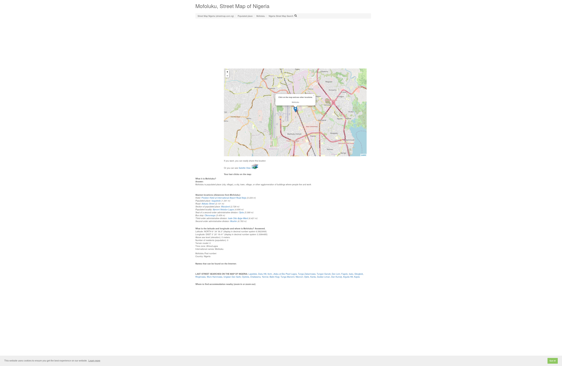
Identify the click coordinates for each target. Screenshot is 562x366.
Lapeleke (253, 273)
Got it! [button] (553, 361)
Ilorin (270, 273)
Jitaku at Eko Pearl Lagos (285, 273)
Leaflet (363, 155)
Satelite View (245, 167)
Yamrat (265, 276)
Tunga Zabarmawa (307, 273)
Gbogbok (358, 273)
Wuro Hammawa (214, 276)
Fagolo (344, 273)
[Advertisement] (281, 46)
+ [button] (227, 71)
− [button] (227, 75)
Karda (313, 276)
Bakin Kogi (274, 276)
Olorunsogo (210, 215)
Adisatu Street (208, 203)
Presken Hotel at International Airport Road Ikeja (223, 197)
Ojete (306, 276)
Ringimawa (200, 276)
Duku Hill (262, 273)
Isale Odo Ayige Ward (238, 218)
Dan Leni (336, 273)
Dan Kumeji (336, 276)
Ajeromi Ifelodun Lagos (223, 209)
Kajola (357, 276)
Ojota (241, 212)
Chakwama (255, 276)
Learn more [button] (94, 360)
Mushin (233, 221)
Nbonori (299, 276)
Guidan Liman (323, 276)
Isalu (351, 273)
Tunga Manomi (287, 276)
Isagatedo (216, 200)
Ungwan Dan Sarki (232, 276)
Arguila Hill (348, 276)
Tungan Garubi (324, 273)
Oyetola (245, 276)
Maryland (225, 206)
